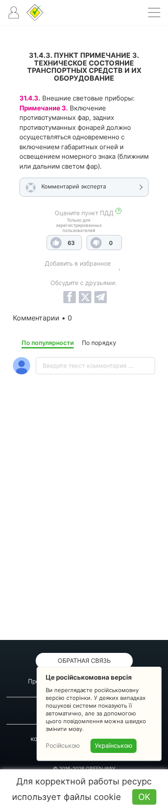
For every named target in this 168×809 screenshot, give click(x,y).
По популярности (48, 342)
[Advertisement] (84, 529)
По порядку (99, 342)
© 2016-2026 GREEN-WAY (84, 768)
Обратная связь (84, 660)
